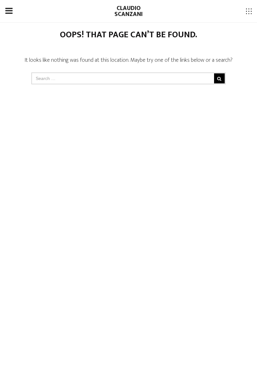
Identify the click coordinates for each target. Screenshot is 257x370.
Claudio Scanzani (128, 11)
